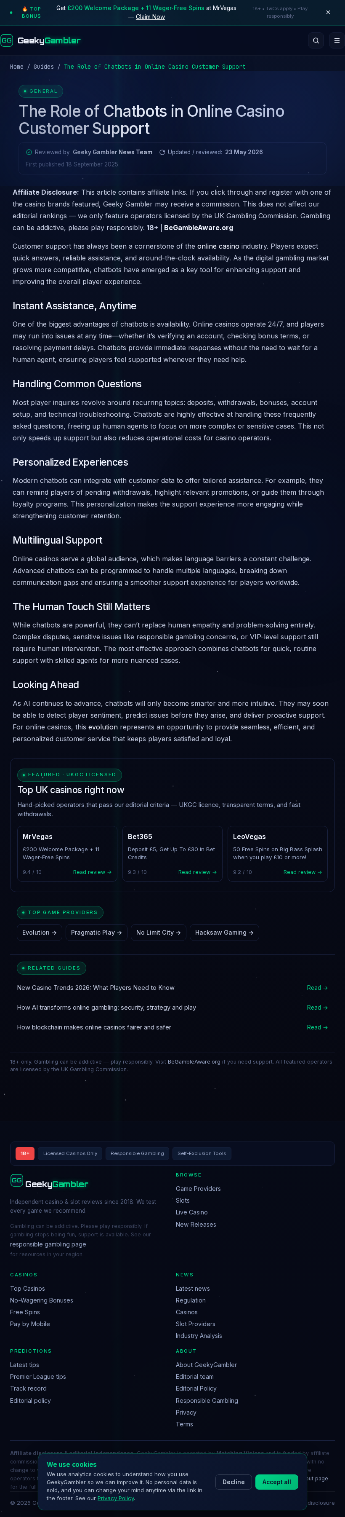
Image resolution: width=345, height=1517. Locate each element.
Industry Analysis (199, 1335)
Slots (183, 1200)
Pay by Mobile (30, 1323)
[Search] (316, 40)
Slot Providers (195, 1323)
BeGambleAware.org (198, 227)
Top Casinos (27, 1288)
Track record (28, 1388)
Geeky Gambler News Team (112, 152)
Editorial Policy (196, 1388)
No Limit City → (158, 932)
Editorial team (195, 1376)
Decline (234, 1482)
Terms (184, 1424)
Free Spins (25, 1312)
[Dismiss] (328, 13)
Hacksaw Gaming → (224, 932)
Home (17, 66)
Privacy (186, 1412)
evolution (103, 727)
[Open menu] (337, 40)
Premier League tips (38, 1376)
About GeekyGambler (206, 1364)
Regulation (191, 1300)
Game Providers (198, 1188)
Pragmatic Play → (96, 932)
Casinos (187, 1312)
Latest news (193, 1288)
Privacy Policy (116, 1498)
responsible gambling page (48, 1244)
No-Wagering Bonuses (41, 1300)
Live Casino (192, 1212)
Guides (44, 66)
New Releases (196, 1224)
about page (313, 1478)
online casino (218, 246)
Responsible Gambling (207, 1400)
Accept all (277, 1482)
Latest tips (24, 1364)
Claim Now (150, 16)
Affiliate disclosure (310, 1502)
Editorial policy (30, 1400)
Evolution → (39, 932)
